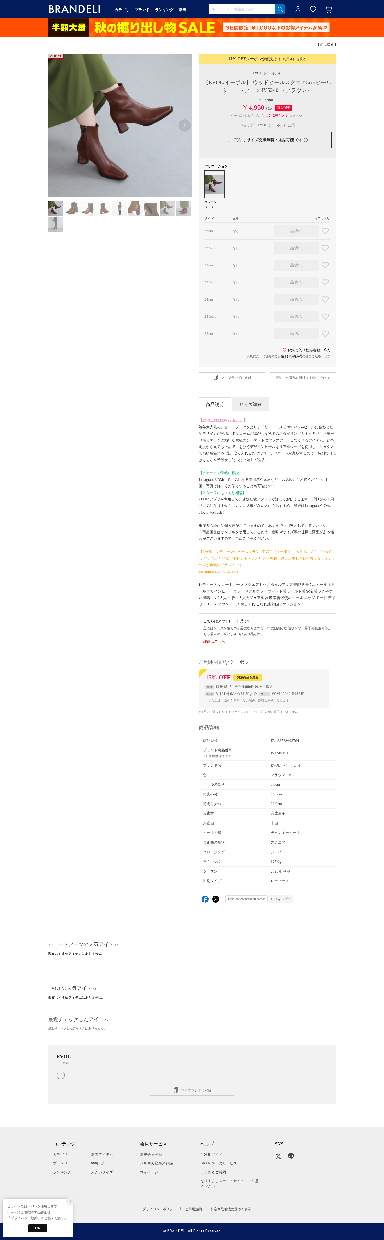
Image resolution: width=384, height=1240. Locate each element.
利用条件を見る (294, 59)
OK (37, 1228)
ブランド (60, 1163)
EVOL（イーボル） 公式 (276, 125)
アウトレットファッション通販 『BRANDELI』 (74, 9)
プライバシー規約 (24, 1218)
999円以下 (99, 1163)
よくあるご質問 (213, 1172)
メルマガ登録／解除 (156, 1163)
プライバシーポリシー (159, 1209)
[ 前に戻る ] (327, 45)
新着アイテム (102, 1154)
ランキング (62, 1172)
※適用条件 (297, 115)
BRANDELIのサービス (218, 1163)
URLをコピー (281, 899)
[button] (185, 125)
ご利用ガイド (211, 1154)
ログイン (298, 9)
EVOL (267, 73)
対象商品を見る (248, 677)
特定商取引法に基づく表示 (231, 1209)
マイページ (149, 1172)
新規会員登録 (151, 1154)
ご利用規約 (193, 1209)
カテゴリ (60, 1154)
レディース (280, 881)
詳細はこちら (214, 641)
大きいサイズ (102, 1172)
